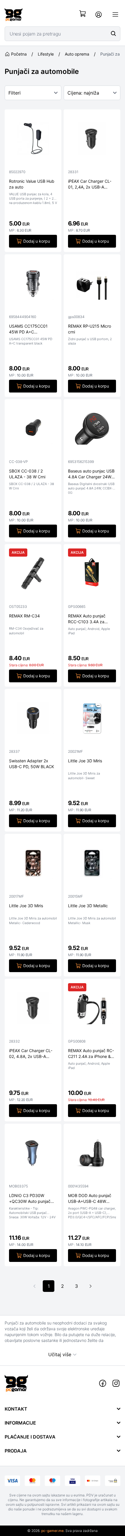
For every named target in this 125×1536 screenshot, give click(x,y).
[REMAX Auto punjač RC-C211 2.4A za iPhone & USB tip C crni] (92, 1009)
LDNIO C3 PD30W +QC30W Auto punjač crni (30, 1198)
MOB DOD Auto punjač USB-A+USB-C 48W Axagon (89, 1198)
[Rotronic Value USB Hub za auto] (33, 140)
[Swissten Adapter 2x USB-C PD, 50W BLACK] (33, 719)
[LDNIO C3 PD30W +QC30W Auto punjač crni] (33, 1154)
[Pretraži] (113, 33)
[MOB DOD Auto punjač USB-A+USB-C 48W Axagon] (92, 1154)
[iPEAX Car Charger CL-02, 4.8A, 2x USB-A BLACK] (33, 1009)
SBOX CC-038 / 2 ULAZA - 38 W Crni (27, 473)
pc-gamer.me (52, 1530)
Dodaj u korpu (36, 241)
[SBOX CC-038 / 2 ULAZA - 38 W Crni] (33, 430)
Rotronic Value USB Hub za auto (31, 184)
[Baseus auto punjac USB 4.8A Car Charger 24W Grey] (92, 430)
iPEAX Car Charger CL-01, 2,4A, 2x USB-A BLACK (89, 184)
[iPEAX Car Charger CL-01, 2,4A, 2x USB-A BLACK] (92, 140)
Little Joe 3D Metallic (88, 905)
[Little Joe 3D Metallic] (92, 864)
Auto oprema (77, 54)
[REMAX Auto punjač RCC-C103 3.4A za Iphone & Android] (92, 574)
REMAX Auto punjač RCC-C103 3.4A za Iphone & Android (87, 618)
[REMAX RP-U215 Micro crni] (92, 285)
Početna (19, 54)
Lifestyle (46, 54)
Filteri (14, 93)
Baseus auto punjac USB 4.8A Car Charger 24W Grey (91, 474)
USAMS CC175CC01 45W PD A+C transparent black (28, 329)
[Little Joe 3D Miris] (92, 719)
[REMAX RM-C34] (33, 574)
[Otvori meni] (115, 14)
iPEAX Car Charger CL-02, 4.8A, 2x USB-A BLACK (30, 1053)
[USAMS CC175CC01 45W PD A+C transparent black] (33, 285)
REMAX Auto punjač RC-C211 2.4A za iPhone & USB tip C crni (91, 1053)
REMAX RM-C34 (24, 615)
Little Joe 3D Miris (85, 760)
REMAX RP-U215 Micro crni (89, 329)
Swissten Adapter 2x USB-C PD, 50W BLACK (31, 763)
